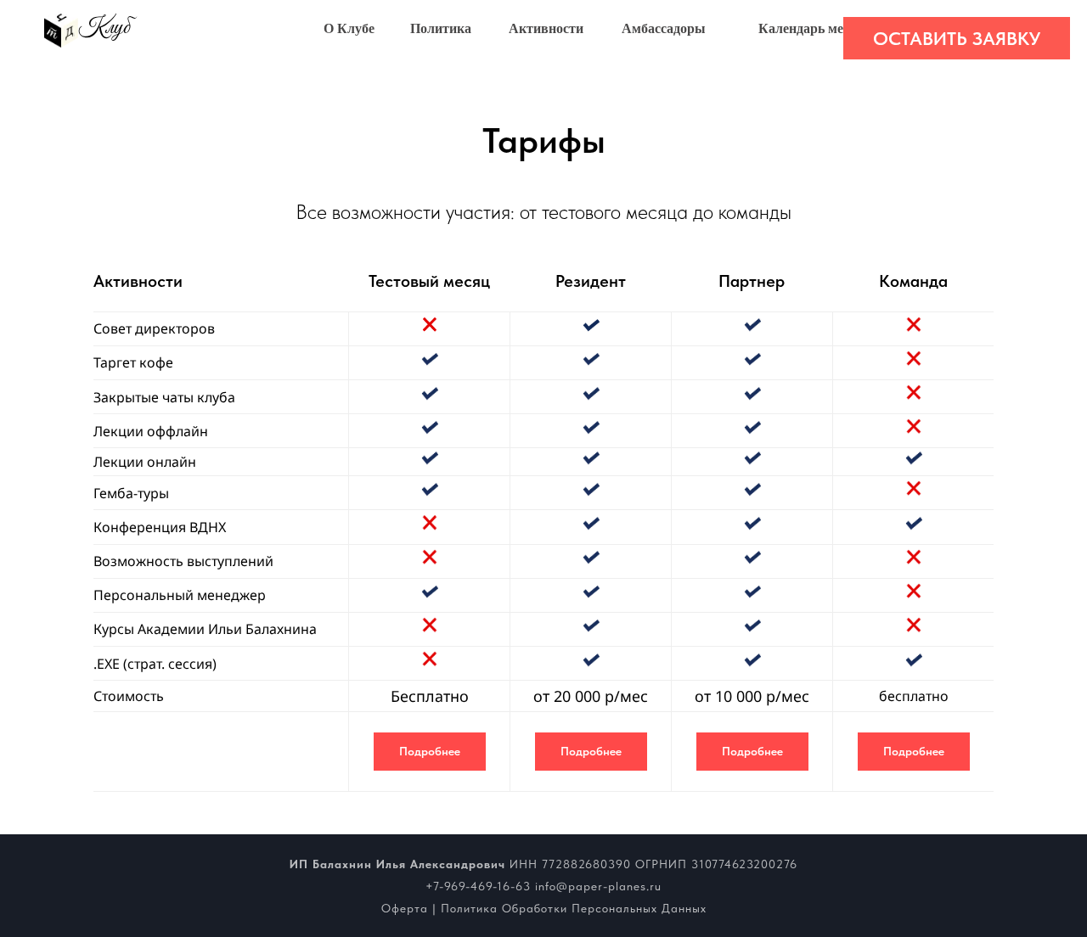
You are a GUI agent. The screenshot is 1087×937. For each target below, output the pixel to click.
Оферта (404, 908)
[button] (956, 38)
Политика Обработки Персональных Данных (574, 908)
